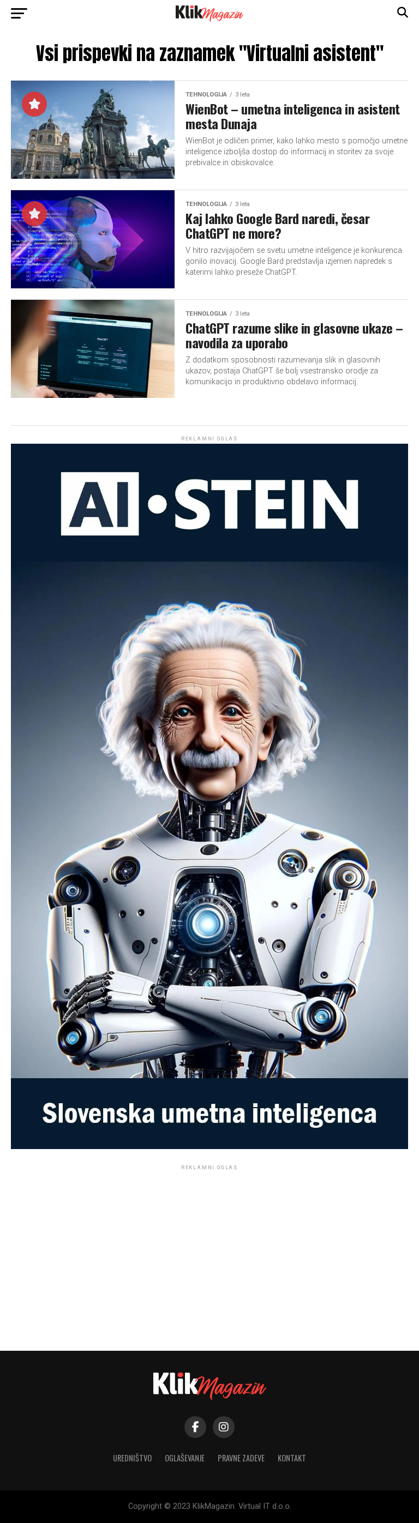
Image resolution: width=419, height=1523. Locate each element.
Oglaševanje (185, 1458)
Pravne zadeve (241, 1458)
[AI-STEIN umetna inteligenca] (209, 1146)
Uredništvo (132, 1458)
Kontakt (292, 1458)
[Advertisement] (209, 1249)
